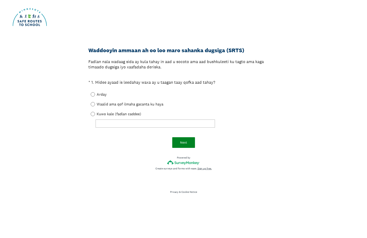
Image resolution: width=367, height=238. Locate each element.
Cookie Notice (189, 192)
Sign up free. (205, 168)
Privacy (174, 192)
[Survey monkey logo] (184, 162)
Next (183, 142)
